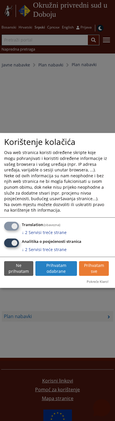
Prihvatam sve (94, 268)
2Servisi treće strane (44, 232)
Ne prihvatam (19, 268)
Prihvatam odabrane (56, 268)
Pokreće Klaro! (98, 281)
